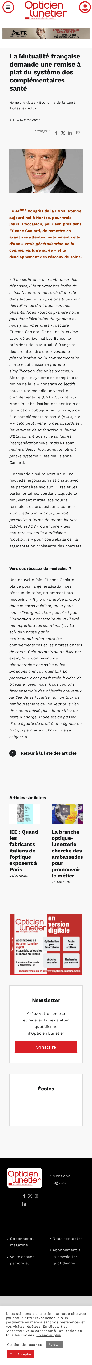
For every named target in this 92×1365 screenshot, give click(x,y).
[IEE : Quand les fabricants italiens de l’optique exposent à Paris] (24, 806)
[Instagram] (36, 1196)
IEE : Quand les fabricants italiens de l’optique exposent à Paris (23, 850)
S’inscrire (46, 1047)
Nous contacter (67, 1238)
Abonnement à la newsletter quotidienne (66, 1256)
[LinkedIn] (70, 133)
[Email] (78, 133)
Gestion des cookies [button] (24, 1344)
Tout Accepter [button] (20, 1354)
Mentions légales (61, 1179)
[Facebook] (56, 133)
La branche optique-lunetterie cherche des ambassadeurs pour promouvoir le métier (70, 854)
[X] (63, 133)
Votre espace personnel (22, 1260)
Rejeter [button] (54, 1344)
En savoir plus (48, 1335)
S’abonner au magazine (22, 1242)
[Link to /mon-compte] (85, 7)
